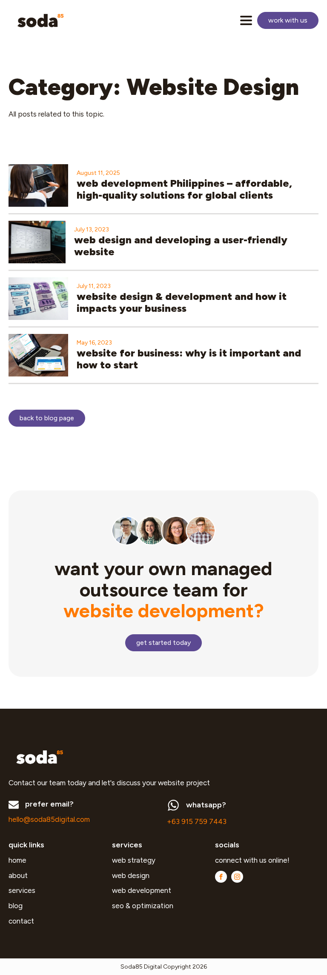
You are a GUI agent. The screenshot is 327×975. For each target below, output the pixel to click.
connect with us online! (253, 860)
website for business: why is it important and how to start (189, 359)
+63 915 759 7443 (197, 821)
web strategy (133, 860)
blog (16, 905)
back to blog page (47, 418)
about (18, 875)
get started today (163, 643)
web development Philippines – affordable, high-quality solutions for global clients (184, 189)
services (22, 890)
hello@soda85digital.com (49, 819)
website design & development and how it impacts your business (182, 302)
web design (130, 875)
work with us (287, 20)
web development (141, 890)
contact (21, 921)
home (17, 860)
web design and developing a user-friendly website (180, 246)
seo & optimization (142, 905)
